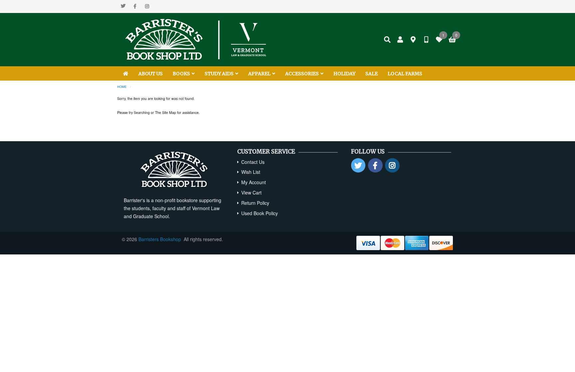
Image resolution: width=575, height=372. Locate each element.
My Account (253, 182)
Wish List (250, 172)
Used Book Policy (259, 213)
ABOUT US (150, 74)
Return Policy (255, 202)
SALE (371, 74)
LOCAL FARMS (405, 74)
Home (121, 86)
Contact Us (253, 162)
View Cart (251, 192)
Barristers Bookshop (159, 239)
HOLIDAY (344, 74)
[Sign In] (400, 39)
